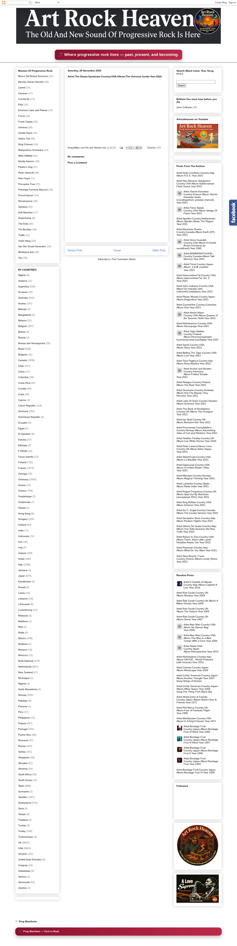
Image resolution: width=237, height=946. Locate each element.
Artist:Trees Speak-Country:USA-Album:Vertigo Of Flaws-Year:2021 (200, 210)
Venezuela (24, 882)
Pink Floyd (24, 178)
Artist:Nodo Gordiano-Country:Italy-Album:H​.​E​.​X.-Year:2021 (195, 174)
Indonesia (23, 536)
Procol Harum (25, 195)
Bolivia (21, 331)
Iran (20, 541)
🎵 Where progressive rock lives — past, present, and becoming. (118, 54)
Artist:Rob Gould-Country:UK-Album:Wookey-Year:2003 (192, 594)
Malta (21, 632)
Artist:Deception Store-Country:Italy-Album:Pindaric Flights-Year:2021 (196, 519)
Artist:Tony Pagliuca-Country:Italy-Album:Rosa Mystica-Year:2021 (195, 362)
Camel (21, 87)
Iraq (20, 547)
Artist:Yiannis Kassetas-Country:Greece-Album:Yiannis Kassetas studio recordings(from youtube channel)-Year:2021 (196, 197)
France (22, 468)
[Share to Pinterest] (140, 147)
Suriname (23, 791)
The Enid (23, 223)
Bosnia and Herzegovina (31, 343)
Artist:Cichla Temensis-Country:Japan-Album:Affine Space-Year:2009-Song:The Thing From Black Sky (197, 689)
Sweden (22, 797)
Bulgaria (22, 354)
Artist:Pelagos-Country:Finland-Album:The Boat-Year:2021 (193, 383)
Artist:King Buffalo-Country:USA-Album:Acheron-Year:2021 (194, 503)
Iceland (22, 524)
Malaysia (23, 615)
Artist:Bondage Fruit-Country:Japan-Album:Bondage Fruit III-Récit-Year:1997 (201, 740)
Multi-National (25, 661)
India (21, 530)
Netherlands (25, 666)
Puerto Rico (24, 734)
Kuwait (22, 587)
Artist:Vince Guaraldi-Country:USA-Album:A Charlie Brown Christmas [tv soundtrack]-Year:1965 (196, 244)
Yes (20, 257)
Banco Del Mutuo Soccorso (33, 76)
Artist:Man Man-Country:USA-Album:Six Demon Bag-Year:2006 (200, 627)
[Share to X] (134, 147)
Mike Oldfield (25, 155)
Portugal (22, 729)
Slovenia (23, 768)
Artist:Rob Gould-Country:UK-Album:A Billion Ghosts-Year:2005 (197, 602)
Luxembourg (25, 609)
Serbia (21, 751)
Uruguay (23, 865)
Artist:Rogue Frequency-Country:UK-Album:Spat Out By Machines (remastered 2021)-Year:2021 (196, 494)
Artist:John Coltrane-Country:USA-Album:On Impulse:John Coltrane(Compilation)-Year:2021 (195, 289)
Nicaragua (23, 678)
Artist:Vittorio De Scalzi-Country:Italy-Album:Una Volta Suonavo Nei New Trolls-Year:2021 (196, 529)
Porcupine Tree (26, 184)
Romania (23, 740)
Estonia (22, 439)
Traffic (21, 235)
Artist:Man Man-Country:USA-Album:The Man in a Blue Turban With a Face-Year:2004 (200, 638)
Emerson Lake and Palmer (33, 110)
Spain (21, 785)
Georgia (22, 473)
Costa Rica (24, 382)
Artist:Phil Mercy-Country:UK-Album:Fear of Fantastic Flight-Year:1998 (193, 710)
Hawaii (22, 507)
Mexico (22, 638)
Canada (22, 360)
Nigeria (22, 683)
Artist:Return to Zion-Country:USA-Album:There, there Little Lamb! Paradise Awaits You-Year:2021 (195, 539)
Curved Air (24, 99)
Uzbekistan (24, 871)
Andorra (22, 280)
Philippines (24, 717)
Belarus (22, 320)
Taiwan (22, 814)
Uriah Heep (24, 240)
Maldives (23, 621)
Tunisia (22, 825)
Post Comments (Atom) (124, 259)
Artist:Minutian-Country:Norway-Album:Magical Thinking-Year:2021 (195, 477)
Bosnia (22, 337)
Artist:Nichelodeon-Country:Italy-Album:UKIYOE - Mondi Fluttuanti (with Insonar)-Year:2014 (194, 659)
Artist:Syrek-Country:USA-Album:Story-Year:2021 (190, 346)
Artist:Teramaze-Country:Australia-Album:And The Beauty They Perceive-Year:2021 (195, 393)
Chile (21, 366)
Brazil (21, 348)
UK (20, 842)
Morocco (23, 655)
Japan (21, 575)
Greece (22, 490)
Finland (22, 462)
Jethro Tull (24, 138)
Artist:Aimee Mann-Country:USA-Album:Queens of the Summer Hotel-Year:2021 (201, 315)
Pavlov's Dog (25, 167)
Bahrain (22, 309)
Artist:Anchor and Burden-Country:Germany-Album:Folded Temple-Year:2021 (194, 372)
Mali (20, 626)
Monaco (22, 649)
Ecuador (22, 422)
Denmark (23, 411)
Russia (22, 746)
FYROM (22, 451)
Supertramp (24, 218)
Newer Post (75, 250)
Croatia (22, 388)
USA (158, 147)
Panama (22, 706)
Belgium (22, 326)
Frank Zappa (25, 121)
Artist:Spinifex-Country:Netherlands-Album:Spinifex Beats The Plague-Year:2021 (196, 221)
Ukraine (22, 853)
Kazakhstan (24, 581)
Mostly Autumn (26, 161)
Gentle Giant (25, 132)
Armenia (22, 292)
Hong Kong (24, 513)
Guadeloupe (25, 496)
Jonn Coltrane (184, 107)
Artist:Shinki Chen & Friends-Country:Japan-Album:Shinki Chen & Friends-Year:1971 (196, 699)
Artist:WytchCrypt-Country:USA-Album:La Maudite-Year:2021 (193, 458)
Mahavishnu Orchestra (30, 150)
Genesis (22, 127)
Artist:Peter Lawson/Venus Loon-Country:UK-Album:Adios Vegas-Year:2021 (194, 449)
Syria (21, 808)
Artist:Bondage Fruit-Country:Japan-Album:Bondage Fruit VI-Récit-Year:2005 (201, 729)
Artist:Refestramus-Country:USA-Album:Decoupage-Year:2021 (194, 325)
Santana (22, 206)
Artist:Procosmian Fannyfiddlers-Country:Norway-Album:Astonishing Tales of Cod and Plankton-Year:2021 (196, 430)
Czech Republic (26, 405)
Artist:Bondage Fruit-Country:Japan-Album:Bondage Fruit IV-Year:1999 (196, 771)
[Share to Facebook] (137, 147)
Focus (21, 116)
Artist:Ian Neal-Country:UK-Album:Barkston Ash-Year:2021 (193, 421)
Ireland (22, 553)
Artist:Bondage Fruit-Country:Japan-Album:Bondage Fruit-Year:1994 (201, 761)
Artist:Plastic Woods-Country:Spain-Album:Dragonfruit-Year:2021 (195, 298)
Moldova (23, 644)
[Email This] (127, 147)
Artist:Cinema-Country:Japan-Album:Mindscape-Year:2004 (192, 669)
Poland (22, 723)
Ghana (22, 485)
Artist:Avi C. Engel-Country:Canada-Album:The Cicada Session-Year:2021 (197, 511)
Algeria (22, 275)
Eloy (20, 104)
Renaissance (25, 201)
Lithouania (24, 604)
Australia (23, 297)
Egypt (21, 428)
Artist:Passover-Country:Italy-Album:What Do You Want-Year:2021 (196, 549)
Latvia (21, 593)
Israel (21, 558)
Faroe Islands (25, 456)
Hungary (23, 519)
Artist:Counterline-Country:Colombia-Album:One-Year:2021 (196, 306)
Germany (23, 479)
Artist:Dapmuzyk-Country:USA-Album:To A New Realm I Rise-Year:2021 (193, 467)
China (21, 371)
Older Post (158, 250)
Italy (20, 564)
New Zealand (25, 672)
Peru (20, 712)
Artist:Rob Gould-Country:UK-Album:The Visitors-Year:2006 (192, 610)
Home (117, 250)
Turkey (22, 831)
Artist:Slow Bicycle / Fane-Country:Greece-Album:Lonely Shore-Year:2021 (197, 559)
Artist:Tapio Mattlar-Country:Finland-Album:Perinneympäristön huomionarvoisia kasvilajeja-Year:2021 (197, 335)
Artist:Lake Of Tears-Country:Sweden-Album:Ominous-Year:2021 (197, 402)
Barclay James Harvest (31, 81)
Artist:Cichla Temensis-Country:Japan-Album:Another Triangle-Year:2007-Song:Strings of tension (197, 678)
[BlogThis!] (130, 147)
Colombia (23, 377)
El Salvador (24, 434)
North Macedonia (27, 689)
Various (22, 876)
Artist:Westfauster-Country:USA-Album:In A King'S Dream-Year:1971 (196, 719)
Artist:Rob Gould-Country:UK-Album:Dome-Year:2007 (192, 618)
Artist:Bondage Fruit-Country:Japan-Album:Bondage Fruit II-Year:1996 (201, 750)
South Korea (25, 780)
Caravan (23, 93)
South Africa (24, 774)
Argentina (23, 286)
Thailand (23, 819)
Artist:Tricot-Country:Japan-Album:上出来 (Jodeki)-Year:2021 (199, 267)
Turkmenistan (25, 836)
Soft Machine (25, 212)
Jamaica (22, 570)
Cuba (21, 394)
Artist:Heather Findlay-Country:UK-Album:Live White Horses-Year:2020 (196, 439)
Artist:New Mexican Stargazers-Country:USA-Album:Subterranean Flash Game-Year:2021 (195, 183)
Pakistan (23, 700)
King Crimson (25, 144)
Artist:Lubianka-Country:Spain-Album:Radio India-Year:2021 (193, 485)
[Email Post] (121, 147)
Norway (22, 695)
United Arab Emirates (29, 859)
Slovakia (22, 763)
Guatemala (24, 502)
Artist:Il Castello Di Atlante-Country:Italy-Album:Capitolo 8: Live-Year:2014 (201, 585)
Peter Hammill (26, 172)
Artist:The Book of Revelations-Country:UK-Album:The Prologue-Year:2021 (194, 411)
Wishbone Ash (26, 252)
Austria (22, 303)
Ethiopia (22, 445)
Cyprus (22, 400)
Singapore (23, 757)
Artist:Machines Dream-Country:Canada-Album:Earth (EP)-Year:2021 (195, 232)
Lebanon (23, 598)
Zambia (22, 887)
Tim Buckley (24, 229)
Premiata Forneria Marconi (33, 189)
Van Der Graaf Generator (32, 246)
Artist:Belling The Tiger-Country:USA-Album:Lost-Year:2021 (196, 354)
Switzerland (24, 802)
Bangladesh (24, 314)
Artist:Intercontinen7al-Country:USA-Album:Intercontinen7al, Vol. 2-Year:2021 (196, 278)
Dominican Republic (29, 417)
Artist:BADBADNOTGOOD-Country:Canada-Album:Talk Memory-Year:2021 (199, 256)
